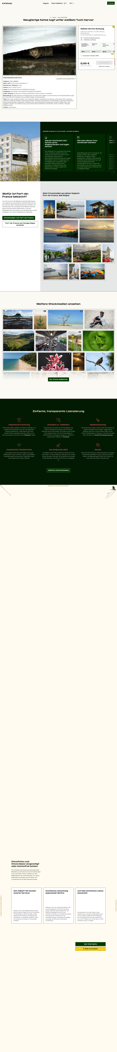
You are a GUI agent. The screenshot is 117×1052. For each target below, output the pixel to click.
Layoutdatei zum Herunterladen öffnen (65, 78)
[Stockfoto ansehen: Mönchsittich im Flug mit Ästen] (110, 494)
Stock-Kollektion (57, 3)
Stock (54, 17)
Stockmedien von (19, 218)
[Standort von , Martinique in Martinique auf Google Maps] (26, 83)
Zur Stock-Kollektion (58, 379)
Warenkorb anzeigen (104, 66)
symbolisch (15, 81)
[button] (39, 78)
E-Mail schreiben (90, 949)
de (70, 3)
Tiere (11, 81)
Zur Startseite (90, 944)
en (73, 3)
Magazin (46, 3)
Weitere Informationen (58, 470)
